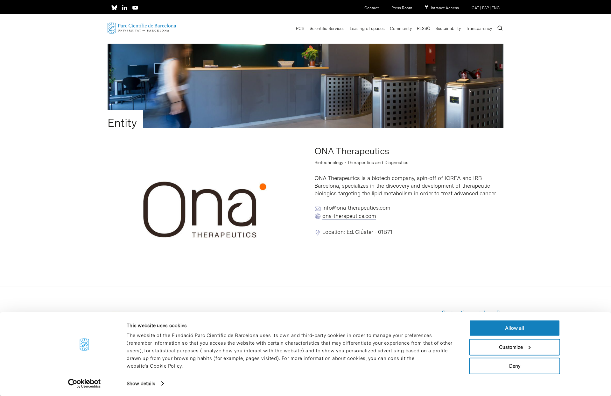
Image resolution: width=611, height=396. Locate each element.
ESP (485, 8)
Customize (511, 347)
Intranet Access (445, 8)
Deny (514, 366)
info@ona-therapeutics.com (356, 208)
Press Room (401, 8)
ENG (496, 8)
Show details (141, 383)
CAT (475, 8)
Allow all (514, 328)
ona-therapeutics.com (349, 216)
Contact (371, 8)
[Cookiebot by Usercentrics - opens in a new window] (84, 383)
